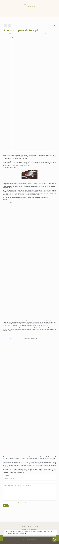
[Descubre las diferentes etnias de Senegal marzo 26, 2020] (57, 538)
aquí (46, 197)
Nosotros (23, 526)
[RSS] (32, 541)
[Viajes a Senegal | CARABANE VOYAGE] (29, 6)
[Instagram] (30, 541)
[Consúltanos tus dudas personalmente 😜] (54, 539)
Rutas (28, 526)
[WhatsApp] (26, 541)
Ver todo (53, 25)
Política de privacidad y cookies (29, 529)
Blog (31, 526)
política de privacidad (22, 502)
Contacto (36, 526)
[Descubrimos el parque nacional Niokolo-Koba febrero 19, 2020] (1, 538)
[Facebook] (28, 541)
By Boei (54, 542)
